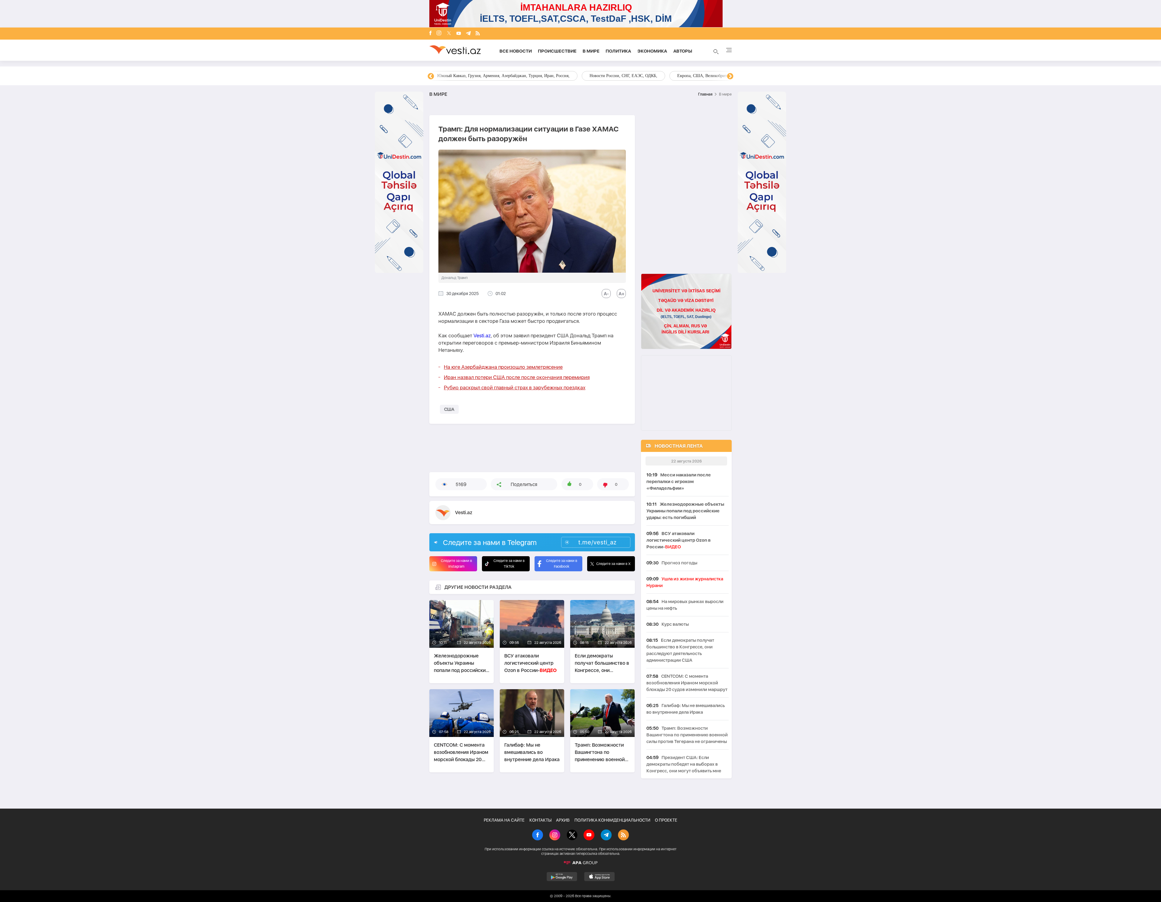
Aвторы (682, 51)
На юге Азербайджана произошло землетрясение (503, 367)
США (449, 409)
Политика (618, 51)
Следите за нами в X (613, 564)
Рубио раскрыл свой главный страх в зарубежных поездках (514, 387)
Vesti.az (482, 336)
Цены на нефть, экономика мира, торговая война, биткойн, (491, 75)
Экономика (652, 51)
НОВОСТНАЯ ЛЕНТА (679, 446)
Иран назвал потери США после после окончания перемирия (517, 377)
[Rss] (478, 34)
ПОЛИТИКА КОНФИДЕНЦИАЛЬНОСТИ (612, 820)
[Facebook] (430, 34)
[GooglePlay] (562, 876)
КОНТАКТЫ (540, 820)
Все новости (515, 51)
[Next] (730, 76)
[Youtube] (458, 34)
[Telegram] (468, 34)
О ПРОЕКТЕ (666, 820)
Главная (705, 94)
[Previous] (430, 76)
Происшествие (557, 51)
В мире (591, 51)
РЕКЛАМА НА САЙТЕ (504, 820)
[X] (572, 835)
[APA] (580, 862)
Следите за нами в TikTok (509, 564)
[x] (449, 34)
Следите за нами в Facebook (561, 564)
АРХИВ (563, 820)
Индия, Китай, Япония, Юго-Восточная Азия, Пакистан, (617, 75)
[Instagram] (439, 34)
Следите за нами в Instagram (456, 564)
